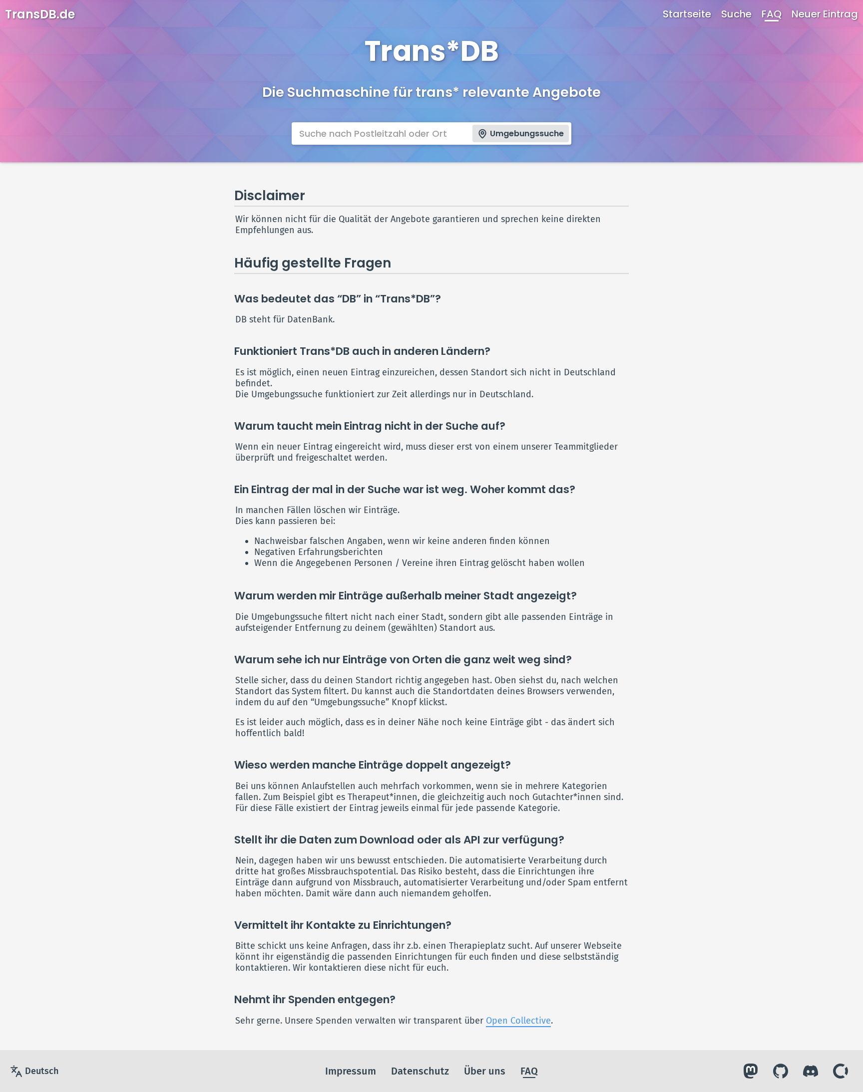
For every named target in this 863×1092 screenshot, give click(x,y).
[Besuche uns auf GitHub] (780, 1071)
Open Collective (518, 1020)
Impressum (350, 1071)
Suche (736, 14)
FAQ (772, 14)
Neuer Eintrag (825, 14)
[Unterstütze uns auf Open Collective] (840, 1071)
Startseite (687, 14)
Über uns (484, 1071)
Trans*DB (432, 51)
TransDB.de (40, 14)
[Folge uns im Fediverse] (750, 1071)
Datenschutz (420, 1071)
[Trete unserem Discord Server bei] (810, 1071)
